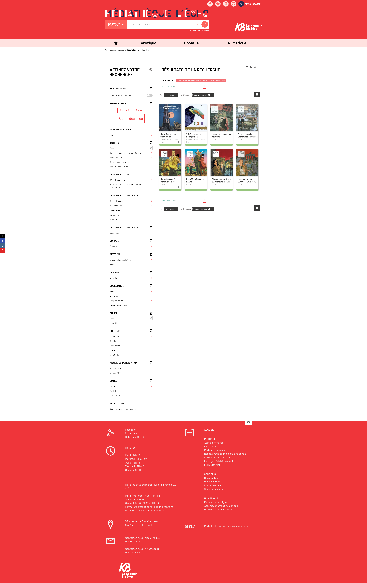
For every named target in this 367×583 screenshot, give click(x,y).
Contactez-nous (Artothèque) (142, 548)
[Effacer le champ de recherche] (198, 24)
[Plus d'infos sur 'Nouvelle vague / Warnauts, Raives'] (170, 164)
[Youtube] (226, 4)
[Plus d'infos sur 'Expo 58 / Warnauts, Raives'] (196, 163)
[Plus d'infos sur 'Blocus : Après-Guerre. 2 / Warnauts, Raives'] (221, 163)
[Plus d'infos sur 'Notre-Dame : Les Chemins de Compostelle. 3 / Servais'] (170, 119)
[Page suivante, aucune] (210, 87)
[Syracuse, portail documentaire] (156, 13)
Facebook (130, 429)
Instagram (131, 433)
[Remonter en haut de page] (248, 422)
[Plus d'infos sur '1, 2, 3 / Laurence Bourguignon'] (196, 118)
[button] (148, 43)
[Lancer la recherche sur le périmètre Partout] (205, 24)
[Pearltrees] (218, 4)
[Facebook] (210, 4)
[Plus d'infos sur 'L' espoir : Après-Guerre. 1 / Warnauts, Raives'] (247, 164)
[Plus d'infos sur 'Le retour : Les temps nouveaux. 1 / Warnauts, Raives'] (221, 120)
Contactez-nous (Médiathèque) (142, 537)
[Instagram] (234, 4)
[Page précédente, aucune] (199, 87)
